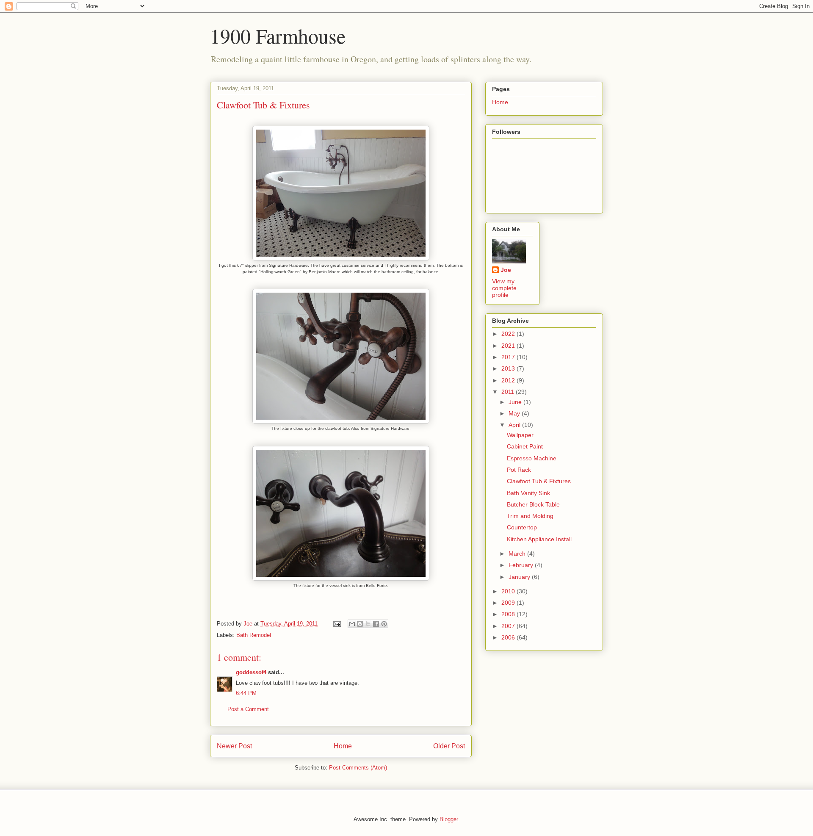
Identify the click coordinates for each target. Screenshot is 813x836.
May (515, 413)
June (516, 402)
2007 (509, 626)
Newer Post (234, 746)
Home (343, 746)
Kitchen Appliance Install (539, 539)
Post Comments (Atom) (358, 767)
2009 (509, 602)
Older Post (449, 746)
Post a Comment (248, 709)
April (515, 424)
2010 (509, 591)
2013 (509, 368)
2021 (509, 345)
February (522, 565)
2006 (509, 637)
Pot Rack (519, 469)
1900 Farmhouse (278, 35)
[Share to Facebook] (376, 624)
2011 (508, 391)
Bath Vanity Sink (528, 493)
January (520, 576)
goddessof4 (251, 672)
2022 (509, 333)
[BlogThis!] (360, 624)
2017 (509, 357)
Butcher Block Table (533, 504)
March (518, 553)
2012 (509, 380)
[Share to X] (368, 624)
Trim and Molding (530, 515)
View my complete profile (504, 288)
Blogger (449, 819)
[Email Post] (336, 623)
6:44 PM (246, 693)
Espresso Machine (531, 458)
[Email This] (352, 624)
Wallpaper (520, 435)
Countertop (522, 527)
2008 (509, 614)
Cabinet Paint (525, 446)
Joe (506, 269)
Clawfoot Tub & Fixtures (539, 481)
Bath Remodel (253, 635)
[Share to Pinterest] (384, 624)
